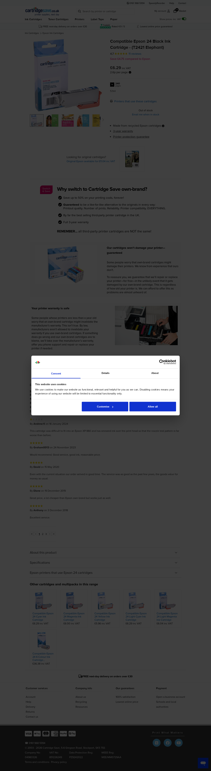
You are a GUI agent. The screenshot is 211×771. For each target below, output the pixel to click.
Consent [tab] (56, 373)
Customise (103, 406)
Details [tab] (106, 372)
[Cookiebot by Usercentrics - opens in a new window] (161, 362)
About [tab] (155, 372)
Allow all (153, 406)
